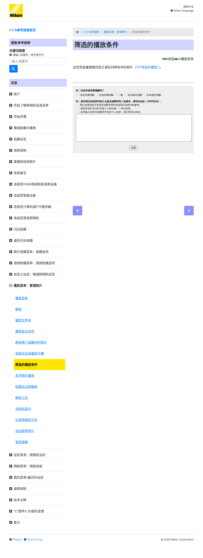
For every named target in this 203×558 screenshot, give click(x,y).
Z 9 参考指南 (91, 31)
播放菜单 (21, 298)
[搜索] (13, 69)
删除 (18, 309)
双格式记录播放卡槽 (29, 353)
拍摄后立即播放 (26, 387)
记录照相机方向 (26, 420)
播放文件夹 (23, 320)
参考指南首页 (24, 30)
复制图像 (21, 442)
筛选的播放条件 (26, 365)
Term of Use (34, 539)
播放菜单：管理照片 (115, 31)
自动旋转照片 (24, 431)
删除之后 (21, 398)
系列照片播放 (24, 376)
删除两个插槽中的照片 (31, 342)
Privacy (17, 539)
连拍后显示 (23, 409)
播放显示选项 (24, 331)
